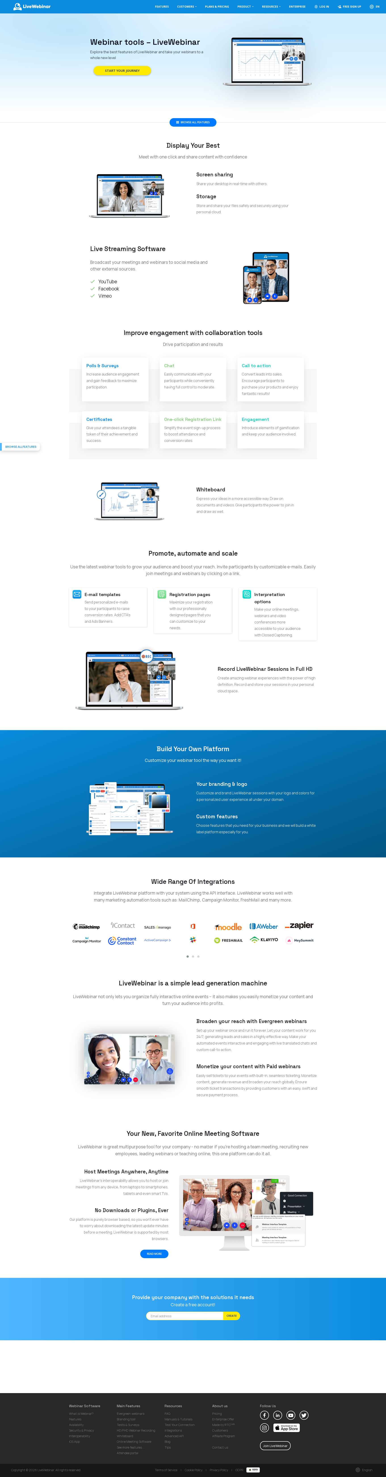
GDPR (239, 1470)
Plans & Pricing (217, 7)
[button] (187, 956)
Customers (220, 1430)
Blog (167, 1441)
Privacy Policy (219, 1470)
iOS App (74, 1441)
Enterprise (297, 7)
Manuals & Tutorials (178, 1419)
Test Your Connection (180, 1425)
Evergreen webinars (130, 1413)
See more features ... (131, 1447)
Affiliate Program (223, 1436)
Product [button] (244, 7)
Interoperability (79, 1436)
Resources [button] (270, 7)
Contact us (220, 1447)
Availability (76, 1425)
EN (377, 7)
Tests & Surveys (128, 1425)
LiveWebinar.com (31, 6)
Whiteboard (125, 1436)
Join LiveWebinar (275, 1446)
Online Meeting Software (134, 1441)
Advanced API (174, 1436)
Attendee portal (127, 1453)
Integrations (173, 1430)
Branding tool (126, 1419)
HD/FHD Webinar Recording (136, 1430)
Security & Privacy (81, 1430)
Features (162, 7)
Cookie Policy (193, 1470)
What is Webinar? (81, 1413)
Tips (168, 1447)
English (367, 1470)
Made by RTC (223, 1425)
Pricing (217, 1413)
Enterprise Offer (223, 1419)
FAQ (167, 1413)
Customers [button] (186, 7)
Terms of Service (166, 1470)
